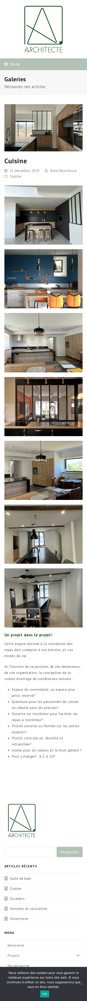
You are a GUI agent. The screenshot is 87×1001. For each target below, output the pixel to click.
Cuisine (15, 176)
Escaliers (17, 898)
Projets (13, 955)
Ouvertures (19, 918)
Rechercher (70, 852)
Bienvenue (16, 945)
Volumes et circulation (29, 908)
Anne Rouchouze (63, 170)
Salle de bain (20, 878)
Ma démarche (18, 965)
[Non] (81, 984)
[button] (12, 64)
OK (44, 994)
